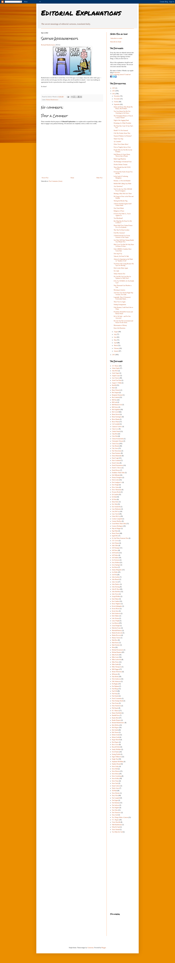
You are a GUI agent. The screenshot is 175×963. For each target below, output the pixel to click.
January (116, 351)
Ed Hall (114, 497)
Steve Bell (115, 769)
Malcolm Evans (116, 628)
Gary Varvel (115, 514)
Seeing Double (116, 754)
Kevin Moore (116, 608)
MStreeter (115, 674)
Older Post (99, 178)
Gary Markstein (116, 509)
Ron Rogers (115, 742)
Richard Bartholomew (48, 45)
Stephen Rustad (116, 764)
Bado (113, 388)
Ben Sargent (115, 392)
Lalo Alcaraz (115, 618)
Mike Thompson (116, 667)
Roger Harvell (116, 739)
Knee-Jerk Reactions (119, 328)
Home (72, 178)
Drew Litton (115, 487)
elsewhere (117, 72)
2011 (113, 354)
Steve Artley (115, 766)
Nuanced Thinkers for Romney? (123, 136)
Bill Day (114, 400)
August (116, 332)
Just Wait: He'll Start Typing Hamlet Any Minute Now (124, 241)
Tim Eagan (115, 800)
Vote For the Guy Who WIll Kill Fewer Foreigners (123, 190)
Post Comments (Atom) (55, 181)
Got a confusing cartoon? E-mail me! (120, 74)
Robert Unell (115, 737)
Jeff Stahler (115, 557)
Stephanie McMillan (117, 761)
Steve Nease (115, 781)
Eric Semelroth (116, 507)
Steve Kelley (115, 778)
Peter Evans (115, 703)
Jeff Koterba (115, 553)
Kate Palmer (115, 599)
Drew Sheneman (116, 489)
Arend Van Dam (116, 380)
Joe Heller (115, 572)
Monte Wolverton (117, 672)
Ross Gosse (115, 744)
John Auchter (115, 577)
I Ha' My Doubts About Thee (122, 133)
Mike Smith (115, 664)
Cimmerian (90, 947)
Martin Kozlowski (117, 633)
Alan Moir (115, 371)
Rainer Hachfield (116, 713)
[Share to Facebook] (79, 97)
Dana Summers (116, 453)
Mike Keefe (115, 655)
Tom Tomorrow (116, 812)
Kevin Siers (115, 611)
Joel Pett (114, 574)
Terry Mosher (116, 793)
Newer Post (45, 178)
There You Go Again (119, 302)
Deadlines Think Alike (118, 472)
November (117, 99)
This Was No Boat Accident (121, 230)
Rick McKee (115, 725)
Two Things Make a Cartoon (120, 817)
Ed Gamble (115, 494)
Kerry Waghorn (116, 604)
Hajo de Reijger (116, 528)
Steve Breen (115, 774)
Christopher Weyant (117, 441)
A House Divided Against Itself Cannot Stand (122, 204)
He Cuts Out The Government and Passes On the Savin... (123, 321)
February (116, 348)
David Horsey (116, 470)
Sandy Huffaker (116, 749)
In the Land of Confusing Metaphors (121, 177)
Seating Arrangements (120, 304)
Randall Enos (115, 715)
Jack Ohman (115, 543)
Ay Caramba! (117, 141)
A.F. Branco (115, 366)
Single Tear (115, 759)
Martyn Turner (116, 638)
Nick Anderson (116, 679)
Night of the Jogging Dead (121, 120)
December (117, 96)
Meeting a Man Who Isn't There (123, 193)
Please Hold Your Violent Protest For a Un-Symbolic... (123, 226)
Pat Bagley (115, 684)
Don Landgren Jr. (117, 482)
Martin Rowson (116, 635)
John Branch (115, 579)
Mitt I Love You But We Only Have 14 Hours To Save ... (124, 245)
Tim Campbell (116, 798)
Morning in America (119, 290)
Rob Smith (115, 730)
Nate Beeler (115, 676)
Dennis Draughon (117, 477)
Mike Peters (115, 662)
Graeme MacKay (117, 521)
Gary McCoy (115, 511)
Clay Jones (115, 448)
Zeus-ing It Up (118, 253)
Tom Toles (115, 810)
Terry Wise (115, 795)
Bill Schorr (115, 407)
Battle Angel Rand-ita (120, 159)
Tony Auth (115, 815)
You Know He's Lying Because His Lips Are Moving (124, 264)
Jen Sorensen (115, 560)
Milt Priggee (115, 669)
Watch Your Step (118, 139)
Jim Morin (115, 567)
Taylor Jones (115, 788)
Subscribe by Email (115, 42)
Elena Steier (115, 502)
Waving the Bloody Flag (120, 201)
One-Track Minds (119, 208)
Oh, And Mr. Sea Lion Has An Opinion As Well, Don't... (122, 277)
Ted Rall (114, 790)
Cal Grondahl (116, 424)
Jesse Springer (116, 565)
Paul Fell (114, 691)
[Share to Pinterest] (81, 97)
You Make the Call (117, 832)
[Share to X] (76, 97)
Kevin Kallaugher (117, 606)
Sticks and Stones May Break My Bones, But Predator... (123, 107)
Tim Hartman (115, 803)
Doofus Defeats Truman (120, 164)
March (116, 345)
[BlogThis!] (74, 97)
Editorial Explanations (81, 13)
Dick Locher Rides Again (121, 268)
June (115, 337)
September (117, 104)
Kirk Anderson (116, 613)
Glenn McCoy (116, 516)
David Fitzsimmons (117, 465)
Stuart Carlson (116, 786)
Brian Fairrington (117, 417)
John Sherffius (116, 591)
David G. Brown (116, 468)
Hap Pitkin (115, 531)
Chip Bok (114, 434)
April (115, 343)
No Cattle (116, 271)
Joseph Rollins (116, 596)
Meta (113, 647)
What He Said (116, 827)
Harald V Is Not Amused (121, 130)
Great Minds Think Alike (119, 523)
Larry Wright (115, 621)
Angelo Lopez (116, 375)
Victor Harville (116, 822)
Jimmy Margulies (117, 570)
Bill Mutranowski (117, 404)
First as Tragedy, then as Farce (122, 147)
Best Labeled (115, 397)
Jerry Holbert (115, 562)
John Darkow (116, 584)
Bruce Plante (115, 422)
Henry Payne (115, 533)
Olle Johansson (116, 681)
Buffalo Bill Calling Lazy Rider (122, 183)
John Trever (115, 594)
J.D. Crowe (115, 540)
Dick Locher (115, 480)
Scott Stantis (115, 752)
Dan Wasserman (116, 451)
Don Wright (115, 485)
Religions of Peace (119, 211)
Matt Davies (115, 642)
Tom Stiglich (115, 807)
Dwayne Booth (116, 492)
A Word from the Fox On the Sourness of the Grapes (122, 236)
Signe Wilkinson (116, 757)
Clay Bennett (115, 446)
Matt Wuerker (116, 645)
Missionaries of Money (120, 325)
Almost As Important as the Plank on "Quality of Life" (123, 260)
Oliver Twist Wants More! (121, 144)
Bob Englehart (116, 409)
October (116, 102)
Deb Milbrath (116, 475)
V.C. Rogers (115, 820)
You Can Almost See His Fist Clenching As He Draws (122, 112)
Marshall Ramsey (117, 630)
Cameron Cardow (117, 426)
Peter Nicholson (116, 706)
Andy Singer (115, 373)
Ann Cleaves (115, 378)
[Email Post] (68, 96)
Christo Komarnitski (117, 439)
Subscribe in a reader (116, 38)
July (115, 334)
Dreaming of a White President (122, 123)
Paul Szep (115, 693)
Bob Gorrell (115, 412)
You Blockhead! (118, 218)
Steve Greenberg (116, 776)
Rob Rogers (115, 727)
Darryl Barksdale (117, 456)
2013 (113, 91)
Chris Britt (115, 436)
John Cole (115, 582)
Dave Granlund (116, 460)
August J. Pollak (116, 383)
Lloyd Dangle (116, 625)
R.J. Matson (115, 710)
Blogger (103, 947)
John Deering (116, 587)
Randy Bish (115, 718)
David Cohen (115, 463)
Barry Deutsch (116, 390)
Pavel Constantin (116, 698)
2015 (113, 88)
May (115, 340)
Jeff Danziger (116, 548)
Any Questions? (118, 186)
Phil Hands (115, 708)
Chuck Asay (115, 443)
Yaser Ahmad (116, 829)
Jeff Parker (115, 555)
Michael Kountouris (117, 650)
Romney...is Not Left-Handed (122, 181)
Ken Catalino (115, 601)
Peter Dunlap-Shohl (117, 701)
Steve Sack (115, 783)
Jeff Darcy (115, 550)
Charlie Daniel (116, 431)
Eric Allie (114, 504)
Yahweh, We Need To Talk (121, 256)
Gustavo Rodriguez (117, 526)
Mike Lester (115, 657)
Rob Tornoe (115, 732)
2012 (113, 94)
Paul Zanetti (115, 696)
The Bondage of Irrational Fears (123, 162)
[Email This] (72, 97)
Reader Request (116, 720)
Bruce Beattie (115, 419)
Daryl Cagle (115, 458)
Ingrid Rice (115, 536)
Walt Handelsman (117, 824)
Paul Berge (115, 689)
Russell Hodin (116, 747)
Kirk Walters (115, 616)
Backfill (114, 385)
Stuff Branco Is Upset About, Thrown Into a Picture (122, 155)
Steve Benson (116, 771)
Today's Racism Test (119, 274)
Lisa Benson (115, 623)
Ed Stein (114, 499)
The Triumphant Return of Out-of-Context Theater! (123, 116)
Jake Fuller (115, 545)
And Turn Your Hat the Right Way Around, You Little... (123, 293)
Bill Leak (114, 402)
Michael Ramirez (116, 652)
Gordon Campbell (117, 519)
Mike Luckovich (116, 659)
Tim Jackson (115, 805)
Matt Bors (115, 640)
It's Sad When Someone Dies (120, 538)
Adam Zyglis (115, 368)
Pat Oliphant (115, 686)
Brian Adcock (116, 414)
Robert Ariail (115, 735)
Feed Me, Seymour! (119, 233)
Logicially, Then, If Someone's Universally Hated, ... (122, 298)
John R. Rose (116, 589)
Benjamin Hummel (117, 395)
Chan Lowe (115, 429)
